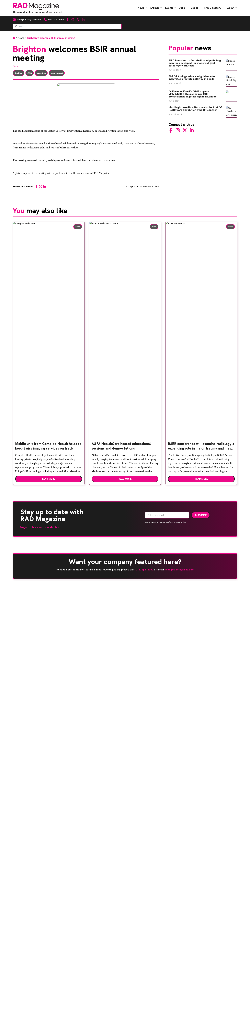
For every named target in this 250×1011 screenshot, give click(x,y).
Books (194, 7)
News (141, 7)
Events (169, 7)
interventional (57, 73)
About (230, 7)
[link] (48, 447)
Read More (48, 478)
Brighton (18, 73)
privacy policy (180, 522)
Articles (154, 7)
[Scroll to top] (243, 1004)
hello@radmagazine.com (179, 569)
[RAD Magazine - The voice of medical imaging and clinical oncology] (36, 6)
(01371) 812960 (144, 569)
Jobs (182, 7)
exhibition (41, 73)
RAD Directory (212, 7)
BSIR (29, 73)
